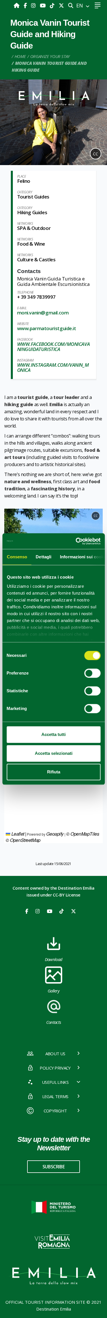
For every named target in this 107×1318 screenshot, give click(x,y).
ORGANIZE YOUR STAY (50, 56)
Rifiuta (53, 771)
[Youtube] (43, 5)
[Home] (17, 5)
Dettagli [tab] (43, 556)
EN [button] (80, 5)
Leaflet (17, 833)
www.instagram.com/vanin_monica (53, 367)
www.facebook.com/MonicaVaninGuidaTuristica (53, 346)
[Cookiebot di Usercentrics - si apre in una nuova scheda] (76, 541)
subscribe (53, 1166)
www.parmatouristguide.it (46, 328)
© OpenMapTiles (82, 833)
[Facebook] (26, 5)
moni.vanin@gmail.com (43, 312)
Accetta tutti (53, 734)
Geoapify (55, 833)
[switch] (92, 673)
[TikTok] (53, 5)
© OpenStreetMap (23, 840)
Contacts (53, 1022)
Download (53, 959)
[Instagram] (34, 5)
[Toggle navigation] (97, 5)
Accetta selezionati (53, 753)
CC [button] (95, 154)
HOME (20, 56)
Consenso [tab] (17, 556)
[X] (61, 5)
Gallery (53, 991)
